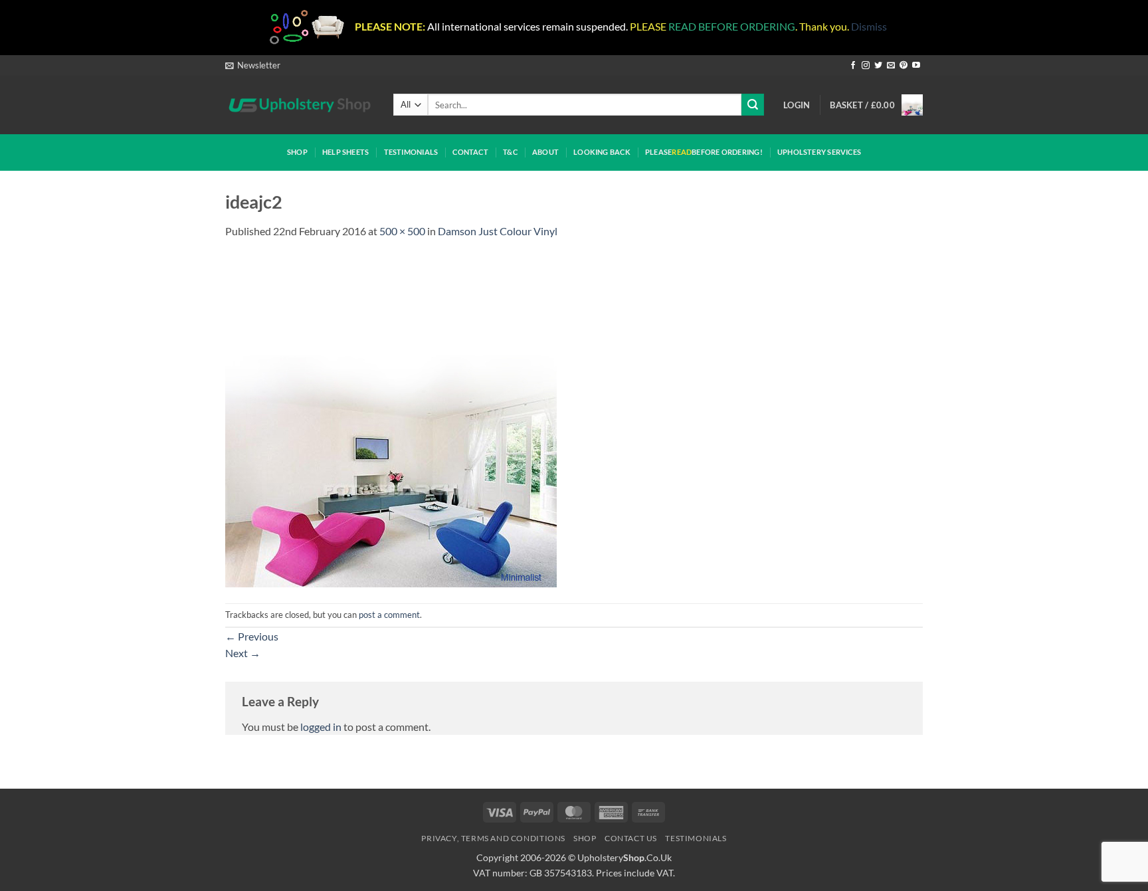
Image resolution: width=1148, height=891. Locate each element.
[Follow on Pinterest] (904, 65)
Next (242, 652)
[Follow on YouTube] (916, 65)
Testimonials (411, 152)
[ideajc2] (391, 419)
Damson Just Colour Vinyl (497, 231)
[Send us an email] (891, 65)
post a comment (389, 614)
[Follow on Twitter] (878, 65)
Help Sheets (345, 152)
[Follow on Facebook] (853, 65)
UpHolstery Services (819, 152)
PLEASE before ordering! (704, 152)
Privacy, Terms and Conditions (493, 838)
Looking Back (601, 152)
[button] (252, 65)
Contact (470, 152)
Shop (297, 152)
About (545, 152)
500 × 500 (402, 231)
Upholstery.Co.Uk (624, 857)
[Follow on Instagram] (866, 65)
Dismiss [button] (869, 26)
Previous (251, 636)
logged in (320, 726)
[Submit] (752, 105)
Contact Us (631, 838)
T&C (510, 152)
